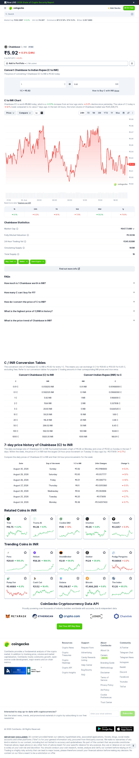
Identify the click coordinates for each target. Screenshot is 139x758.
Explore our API (24, 203)
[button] (69, 269)
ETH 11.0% (71, 20)
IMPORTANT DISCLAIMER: (16, 737)
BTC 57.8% (61, 20)
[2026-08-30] (123, 113)
